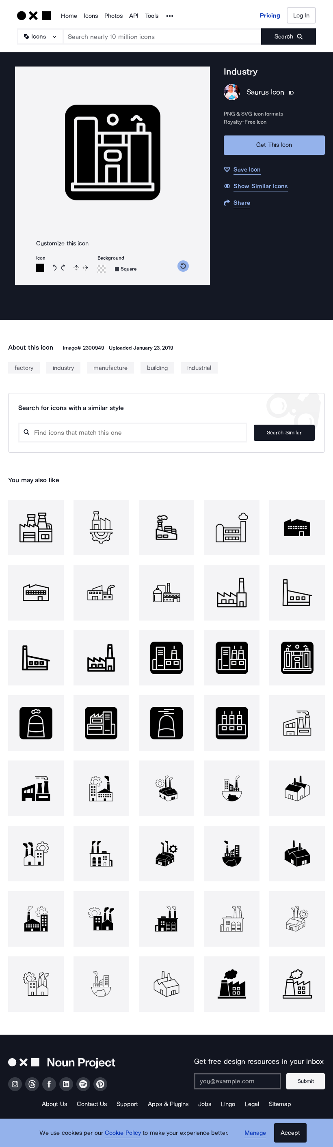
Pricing (270, 15)
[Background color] (101, 268)
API (133, 15)
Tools (151, 15)
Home (69, 15)
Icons (91, 15)
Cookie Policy (123, 1132)
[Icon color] (40, 267)
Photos (113, 15)
